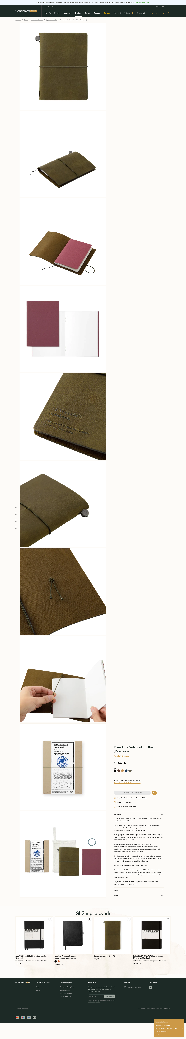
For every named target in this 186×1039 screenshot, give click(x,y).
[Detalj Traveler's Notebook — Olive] (112, 935)
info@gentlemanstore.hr (134, 987)
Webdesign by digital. (163, 1008)
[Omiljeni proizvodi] (163, 12)
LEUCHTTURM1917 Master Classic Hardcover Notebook (148, 957)
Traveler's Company (122, 756)
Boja (115, 768)
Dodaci (26, 20)
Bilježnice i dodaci (51, 20)
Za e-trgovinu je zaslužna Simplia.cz (146, 1008)
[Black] (56, 961)
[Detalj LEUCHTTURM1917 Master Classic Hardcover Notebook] (151, 935)
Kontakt (156, 7)
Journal (46, 7)
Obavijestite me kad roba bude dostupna (127, 783)
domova (18, 20)
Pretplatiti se (109, 996)
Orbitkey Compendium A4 (65, 956)
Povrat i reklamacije (65, 996)
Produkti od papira (37, 20)
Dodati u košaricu (132, 793)
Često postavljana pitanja (67, 987)
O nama (54, 7)
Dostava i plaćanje (65, 990)
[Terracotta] (59, 961)
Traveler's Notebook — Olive (105, 956)
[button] (154, 793)
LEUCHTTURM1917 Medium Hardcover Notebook (32, 957)
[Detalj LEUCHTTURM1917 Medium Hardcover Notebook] (34, 935)
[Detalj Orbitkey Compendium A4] (73, 935)
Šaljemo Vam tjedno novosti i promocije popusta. (101, 1001)
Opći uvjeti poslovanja (66, 993)
